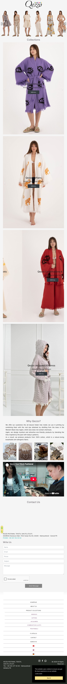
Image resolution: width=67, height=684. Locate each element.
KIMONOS (34, 614)
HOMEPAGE (33, 602)
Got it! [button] (49, 678)
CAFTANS (34, 618)
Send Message (34, 586)
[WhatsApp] (2, 528)
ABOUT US (33, 606)
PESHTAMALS (34, 628)
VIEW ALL (33, 92)
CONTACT (33, 637)
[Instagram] (39, 661)
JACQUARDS (34, 621)
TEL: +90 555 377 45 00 (11, 666)
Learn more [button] (38, 673)
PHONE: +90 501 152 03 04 (12, 538)
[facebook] (42, 661)
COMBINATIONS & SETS (34, 625)
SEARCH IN (33, 641)
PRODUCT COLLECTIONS (33, 610)
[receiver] (2, 531)
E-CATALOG (33, 633)
